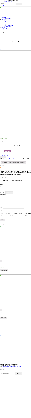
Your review (3, 194)
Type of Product (18, 145)
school (21, 158)
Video (13, 158)
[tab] (4, 162)
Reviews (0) (22, 162)
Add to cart (7, 151)
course (18, 158)
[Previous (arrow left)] (2, 209)
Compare (3, 157)
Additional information (13, 162)
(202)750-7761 (18, 366)
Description (4, 162)
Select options (4, 270)
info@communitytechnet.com (9, 366)
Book (10, 158)
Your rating (2, 192)
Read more (3, 317)
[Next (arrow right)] (28, 209)
